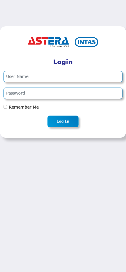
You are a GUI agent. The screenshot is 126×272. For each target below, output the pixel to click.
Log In (63, 121)
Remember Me (24, 107)
